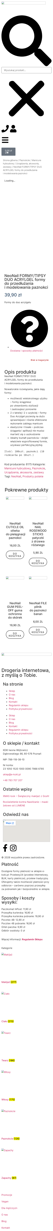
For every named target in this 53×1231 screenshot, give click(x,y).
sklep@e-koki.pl (12, 774)
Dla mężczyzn (9, 1208)
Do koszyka (15, 555)
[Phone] (5, 128)
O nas (12, 694)
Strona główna (10, 160)
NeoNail (16, 476)
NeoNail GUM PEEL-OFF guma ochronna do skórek (15, 610)
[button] (26, 41)
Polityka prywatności (20, 708)
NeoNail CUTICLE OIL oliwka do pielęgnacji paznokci (15, 531)
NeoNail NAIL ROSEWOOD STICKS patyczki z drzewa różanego (38, 534)
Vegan (4, 1201)
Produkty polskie (33, 476)
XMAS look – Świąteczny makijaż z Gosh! (26, 796)
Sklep (12, 690)
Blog (11, 698)
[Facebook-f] (5, 848)
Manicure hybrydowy (17, 468)
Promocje (6, 1194)
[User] (13, 128)
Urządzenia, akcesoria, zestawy (24, 472)
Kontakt (13, 701)
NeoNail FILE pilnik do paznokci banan (38, 608)
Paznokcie (24, 160)
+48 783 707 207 (12, 780)
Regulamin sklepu (18, 705)
